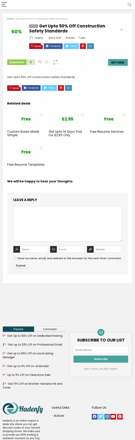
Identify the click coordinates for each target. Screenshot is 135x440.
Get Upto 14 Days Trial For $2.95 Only (65, 133)
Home (10, 18)
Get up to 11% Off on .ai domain (28, 366)
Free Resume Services (107, 132)
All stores (59, 415)
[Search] (129, 4)
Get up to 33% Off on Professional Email (35, 345)
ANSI (82, 37)
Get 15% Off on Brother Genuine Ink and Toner (32, 386)
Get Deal (118, 62)
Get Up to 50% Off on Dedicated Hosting (35, 336)
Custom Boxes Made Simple (23, 133)
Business (70, 37)
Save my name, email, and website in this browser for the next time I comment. (69, 258)
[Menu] (4, 4)
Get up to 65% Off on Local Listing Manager (28, 355)
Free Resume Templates (25, 164)
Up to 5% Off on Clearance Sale (28, 375)
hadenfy (38, 37)
